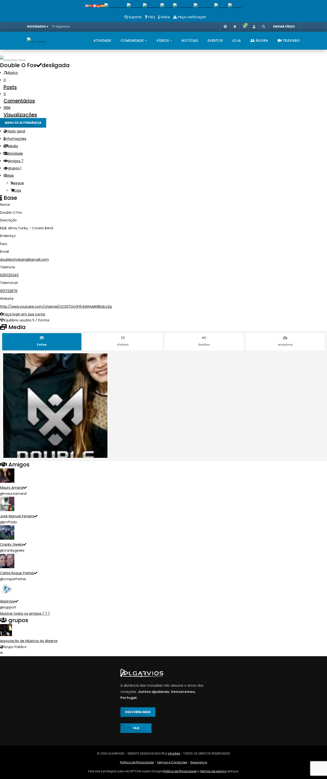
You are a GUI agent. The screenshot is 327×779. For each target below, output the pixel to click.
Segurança (198, 762)
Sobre (164, 17)
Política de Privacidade (137, 762)
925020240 (9, 275)
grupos (14, 168)
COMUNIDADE (132, 40)
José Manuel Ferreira (17, 516)
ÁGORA (261, 40)
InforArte (174, 753)
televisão (291, 40)
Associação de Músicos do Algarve (28, 640)
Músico (12, 72)
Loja (18, 190)
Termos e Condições (172, 762)
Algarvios (7, 601)
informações (15, 138)
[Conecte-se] (254, 26)
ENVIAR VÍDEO (284, 26)
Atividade (15, 153)
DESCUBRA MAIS (138, 712)
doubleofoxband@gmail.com (24, 259)
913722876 (8, 291)
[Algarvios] (36, 40)
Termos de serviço (213, 771)
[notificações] (234, 26)
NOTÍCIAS (189, 40)
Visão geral (16, 131)
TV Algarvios (61, 26)
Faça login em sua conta (24, 314)
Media (13, 146)
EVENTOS (215, 40)
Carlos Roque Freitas (17, 573)
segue (19, 183)
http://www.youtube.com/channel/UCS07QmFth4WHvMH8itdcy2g (56, 306)
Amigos (15, 161)
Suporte (135, 17)
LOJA (236, 40)
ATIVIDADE (102, 40)
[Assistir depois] (225, 26)
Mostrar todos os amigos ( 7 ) (25, 613)
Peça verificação (191, 17)
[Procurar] (263, 26)
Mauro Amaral (11, 487)
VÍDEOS (162, 40)
